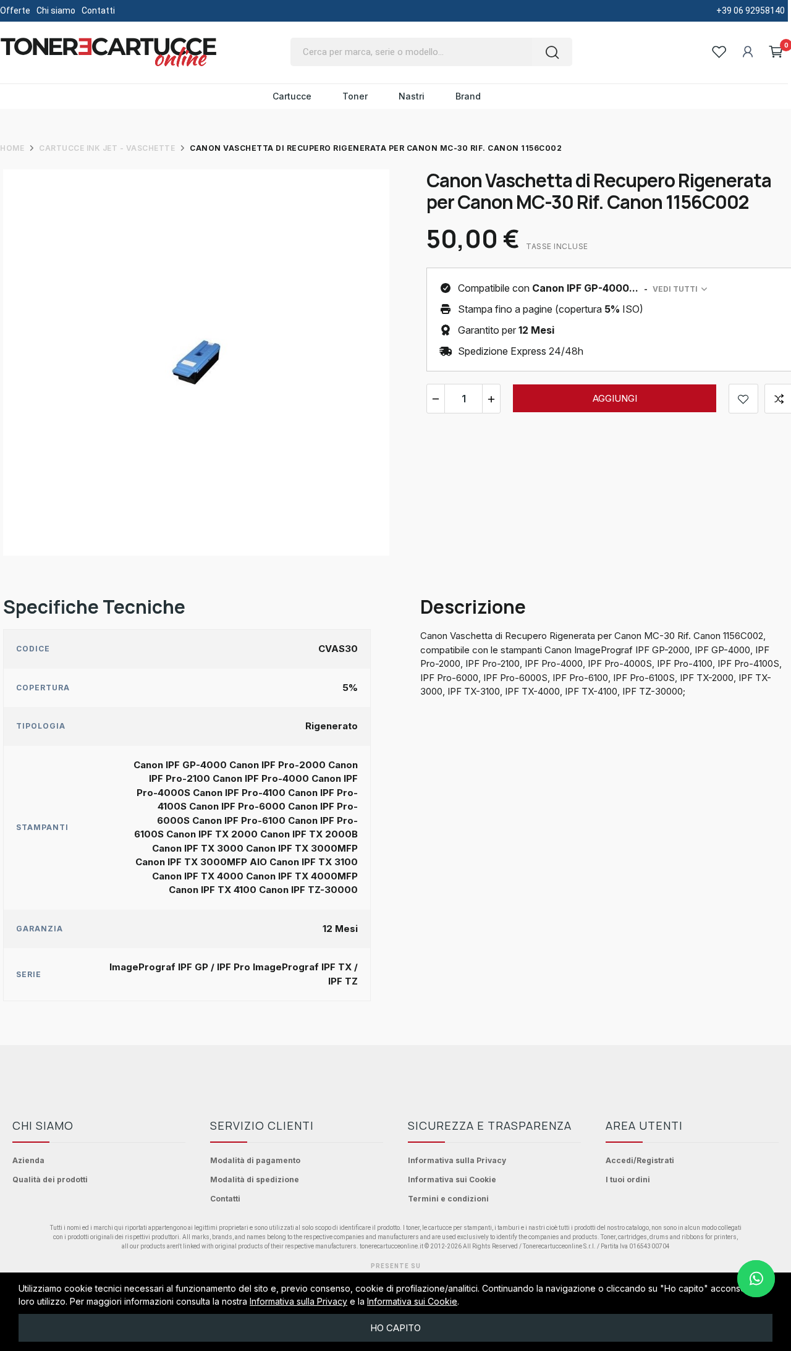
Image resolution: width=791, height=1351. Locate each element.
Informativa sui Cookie (452, 1179)
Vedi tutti (675, 289)
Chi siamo (55, 10)
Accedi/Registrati (640, 1160)
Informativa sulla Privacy (457, 1160)
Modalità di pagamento (255, 1160)
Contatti (98, 10)
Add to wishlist (743, 398)
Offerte (15, 10)
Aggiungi (615, 398)
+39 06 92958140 (750, 10)
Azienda (28, 1160)
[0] (776, 52)
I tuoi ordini (628, 1179)
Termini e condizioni (448, 1198)
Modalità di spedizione (254, 1179)
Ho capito (395, 1328)
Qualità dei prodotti (50, 1179)
